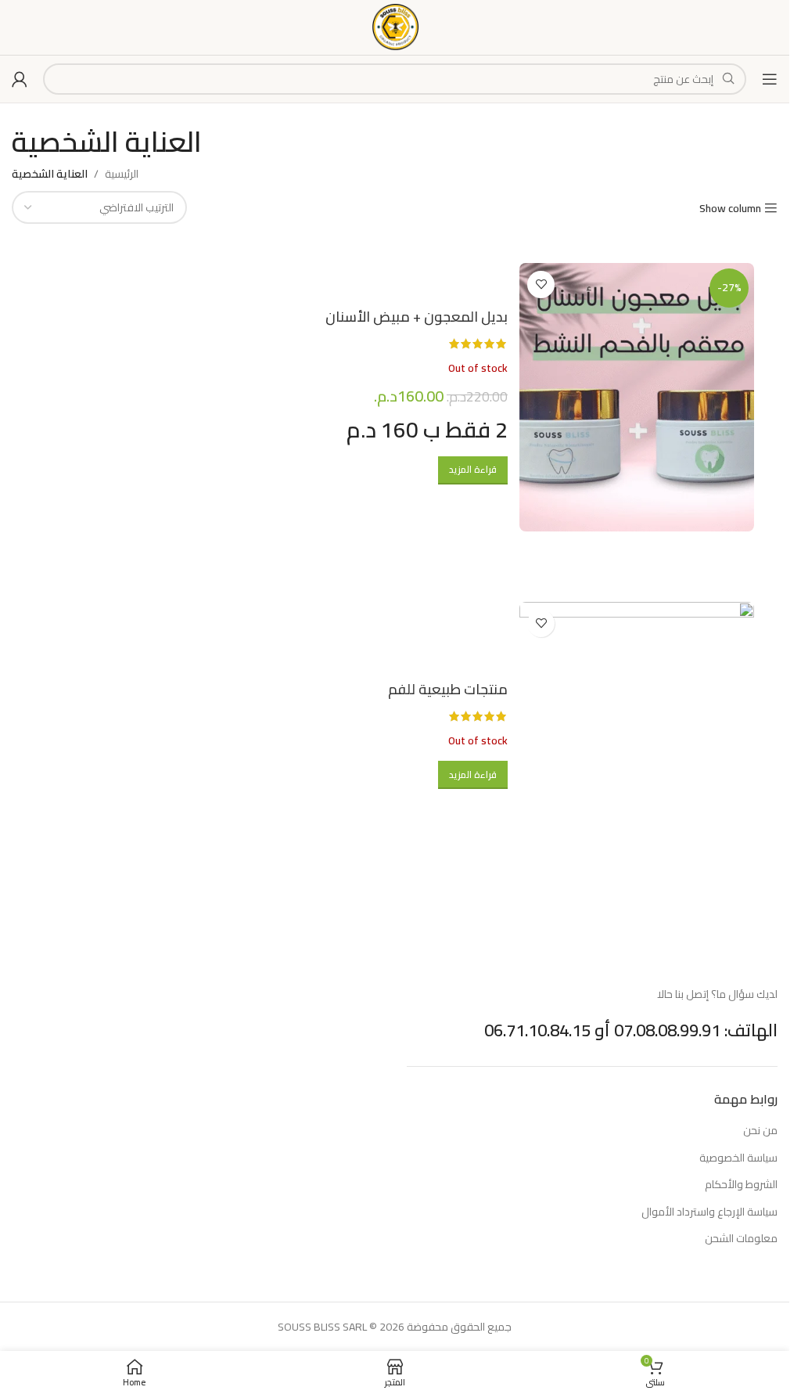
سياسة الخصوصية (738, 1158)
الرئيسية (121, 173)
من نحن (760, 1131)
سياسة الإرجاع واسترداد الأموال (709, 1212)
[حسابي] (19, 79)
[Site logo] (395, 26)
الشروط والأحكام (741, 1185)
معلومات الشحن (741, 1239)
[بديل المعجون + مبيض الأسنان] (636, 397)
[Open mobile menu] (769, 79)
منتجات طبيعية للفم (448, 688)
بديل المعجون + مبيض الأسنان (416, 316)
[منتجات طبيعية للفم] (636, 736)
